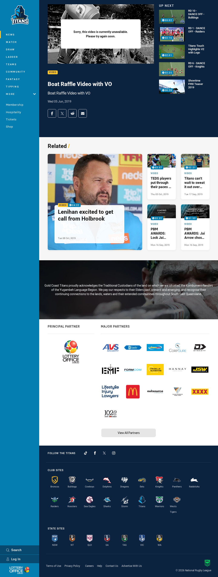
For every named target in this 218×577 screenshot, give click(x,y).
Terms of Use (53, 565)
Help (99, 565)
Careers (89, 565)
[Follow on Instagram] (113, 453)
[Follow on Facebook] (95, 453)
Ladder (12, 56)
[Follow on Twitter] (104, 453)
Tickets (11, 119)
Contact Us (112, 565)
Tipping (12, 86)
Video (52, 72)
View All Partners (129, 433)
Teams (11, 64)
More (10, 94)
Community (16, 71)
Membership (14, 105)
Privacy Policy (72, 565)
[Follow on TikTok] (85, 453)
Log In (16, 559)
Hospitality (13, 112)
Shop (9, 126)
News (10, 34)
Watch (11, 42)
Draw (10, 49)
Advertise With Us (132, 565)
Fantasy (13, 79)
